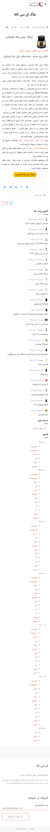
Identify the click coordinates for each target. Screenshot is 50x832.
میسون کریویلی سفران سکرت (36, 223)
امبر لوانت (44, 374)
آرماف (46, 68)
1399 (41, 728)
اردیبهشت (33, 450)
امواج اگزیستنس (41, 344)
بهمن (35, 514)
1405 (41, 442)
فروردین (34, 446)
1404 (41, 470)
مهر (36, 498)
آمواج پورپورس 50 (41, 404)
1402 (41, 573)
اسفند (35, 518)
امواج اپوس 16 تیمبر (40, 334)
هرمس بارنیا (43, 364)
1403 (41, 521)
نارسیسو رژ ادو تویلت (40, 384)
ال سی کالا (23, 27)
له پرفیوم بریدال (41, 293)
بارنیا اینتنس (43, 414)
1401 (41, 625)
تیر (36, 458)
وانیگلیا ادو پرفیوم (41, 303)
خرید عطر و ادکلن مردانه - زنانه (31, 140)
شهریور (34, 466)
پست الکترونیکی (41, 805)
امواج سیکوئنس (42, 263)
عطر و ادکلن (38, 428)
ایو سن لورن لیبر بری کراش (37, 233)
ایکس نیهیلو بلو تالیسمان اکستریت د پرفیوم (30, 314)
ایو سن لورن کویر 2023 (39, 253)
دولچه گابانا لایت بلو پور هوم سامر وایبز (32, 243)
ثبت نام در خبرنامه (15, 816)
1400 (41, 676)
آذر (36, 506)
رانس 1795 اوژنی (41, 283)
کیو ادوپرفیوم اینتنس (39, 394)
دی (36, 510)
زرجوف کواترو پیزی (41, 273)
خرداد (35, 454)
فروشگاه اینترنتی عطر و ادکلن (34, 148)
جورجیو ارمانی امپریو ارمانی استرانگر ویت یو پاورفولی (27, 354)
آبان (35, 502)
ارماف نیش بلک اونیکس (19, 37)
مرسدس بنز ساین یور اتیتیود (36, 324)
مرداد (35, 462)
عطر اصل (21, 76)
